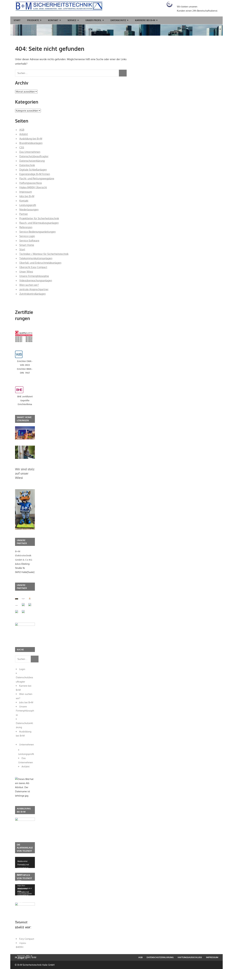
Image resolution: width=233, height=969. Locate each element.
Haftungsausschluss (30, 182)
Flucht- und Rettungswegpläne (36, 178)
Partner (23, 214)
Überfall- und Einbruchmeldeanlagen (40, 262)
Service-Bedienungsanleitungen (37, 231)
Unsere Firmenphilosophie (34, 276)
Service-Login (27, 236)
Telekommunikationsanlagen (35, 258)
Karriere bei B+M (145, 20)
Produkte (33, 20)
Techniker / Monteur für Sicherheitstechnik (43, 253)
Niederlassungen (29, 209)
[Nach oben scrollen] (227, 963)
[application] (25, 862)
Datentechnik (27, 165)
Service (72, 20)
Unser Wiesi (26, 271)
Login (22, 669)
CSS (21, 147)
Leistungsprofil (27, 205)
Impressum (25, 191)
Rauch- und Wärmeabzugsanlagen (39, 222)
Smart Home (26, 245)
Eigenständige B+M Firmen (34, 174)
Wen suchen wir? (29, 284)
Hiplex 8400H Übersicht (33, 187)
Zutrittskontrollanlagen (32, 293)
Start (17, 20)
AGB (21, 129)
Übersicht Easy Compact (33, 267)
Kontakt (53, 20)
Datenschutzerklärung (32, 160)
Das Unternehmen (29, 151)
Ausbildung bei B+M (30, 138)
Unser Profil (93, 20)
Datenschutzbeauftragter (34, 156)
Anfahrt (23, 134)
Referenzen (25, 227)
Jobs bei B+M (26, 196)
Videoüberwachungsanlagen (35, 280)
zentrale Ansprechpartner (34, 289)
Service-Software (29, 240)
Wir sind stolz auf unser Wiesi (24, 473)
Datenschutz (118, 20)
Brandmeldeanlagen (30, 143)
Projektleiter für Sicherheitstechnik (39, 218)
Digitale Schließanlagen (33, 169)
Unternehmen (26, 744)
